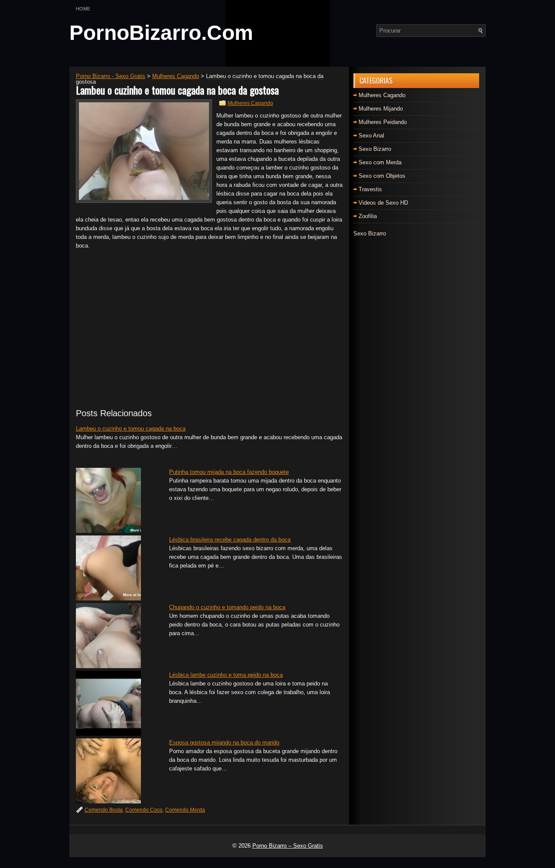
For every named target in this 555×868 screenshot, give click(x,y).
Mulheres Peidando (383, 122)
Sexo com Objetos (382, 176)
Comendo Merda (185, 810)
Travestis (370, 189)
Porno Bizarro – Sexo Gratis (287, 845)
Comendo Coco (144, 810)
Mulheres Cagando (250, 103)
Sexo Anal (371, 135)
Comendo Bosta (104, 810)
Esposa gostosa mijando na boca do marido (224, 742)
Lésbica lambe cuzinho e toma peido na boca (226, 675)
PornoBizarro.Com (161, 32)
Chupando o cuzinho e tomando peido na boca (227, 607)
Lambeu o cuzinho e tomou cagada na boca (131, 428)
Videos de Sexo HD (383, 202)
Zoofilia (368, 216)
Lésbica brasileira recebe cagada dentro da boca (230, 539)
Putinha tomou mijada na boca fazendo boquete (229, 472)
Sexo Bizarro (375, 149)
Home (83, 8)
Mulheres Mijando (381, 108)
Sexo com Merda (380, 162)
